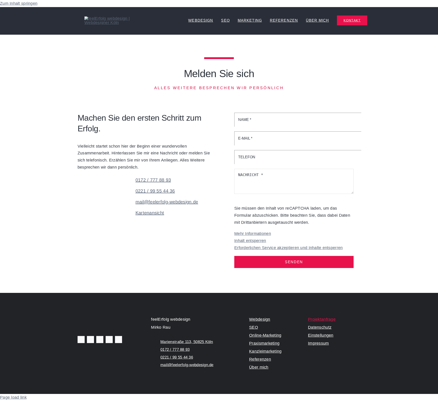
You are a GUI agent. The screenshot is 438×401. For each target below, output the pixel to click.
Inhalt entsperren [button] (250, 240)
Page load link (13, 397)
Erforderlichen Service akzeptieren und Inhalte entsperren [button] (288, 247)
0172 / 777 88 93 (153, 179)
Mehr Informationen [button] (252, 233)
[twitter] (90, 339)
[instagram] (99, 339)
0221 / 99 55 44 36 (155, 190)
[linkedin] (109, 339)
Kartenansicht (150, 212)
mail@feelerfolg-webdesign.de (167, 201)
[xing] (118, 339)
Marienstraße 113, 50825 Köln (186, 342)
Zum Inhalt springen (18, 3)
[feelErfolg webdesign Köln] (119, 18)
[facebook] (81, 339)
